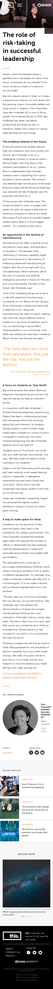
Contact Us (13, 952)
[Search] (34, 5)
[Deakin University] (26, 962)
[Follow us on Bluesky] (37, 754)
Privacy (10, 955)
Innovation (7, 752)
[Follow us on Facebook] (31, 752)
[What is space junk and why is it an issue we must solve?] (26, 906)
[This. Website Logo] (7, 5)
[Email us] (42, 752)
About (9, 948)
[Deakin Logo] (44, 5)
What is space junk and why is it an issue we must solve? (24, 913)
